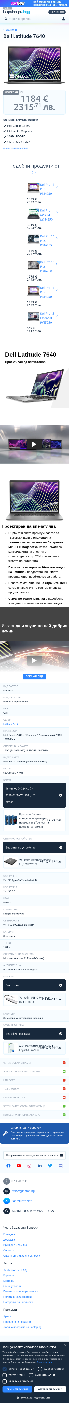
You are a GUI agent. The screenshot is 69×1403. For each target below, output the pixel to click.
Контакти (8, 1280)
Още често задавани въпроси (21, 1255)
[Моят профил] (63, 19)
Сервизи (8, 1250)
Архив (7, 1316)
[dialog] (34, 1372)
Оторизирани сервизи (26, 1127)
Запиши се (61, 1155)
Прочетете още (44, 1362)
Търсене (7, 18)
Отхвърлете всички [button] (50, 1389)
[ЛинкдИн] (40, 1166)
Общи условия (12, 1286)
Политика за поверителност (20, 1291)
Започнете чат (22, 1201)
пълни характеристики (15, 148)
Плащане (9, 1234)
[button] (34, 1397)
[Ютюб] (19, 1166)
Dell (34, 173)
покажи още (34, 677)
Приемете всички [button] (17, 1389)
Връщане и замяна (15, 1245)
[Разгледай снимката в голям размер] (34, 65)
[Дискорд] (60, 1166)
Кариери (8, 1275)
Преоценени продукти (17, 1321)
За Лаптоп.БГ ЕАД (15, 1270)
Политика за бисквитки (17, 1296)
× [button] (65, 1345)
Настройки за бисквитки (18, 1302)
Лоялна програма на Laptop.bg (22, 1327)
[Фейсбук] (8, 1166)
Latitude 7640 (10, 724)
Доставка (9, 1239)
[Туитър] (50, 1166)
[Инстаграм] (29, 1166)
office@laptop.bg (23, 1191)
